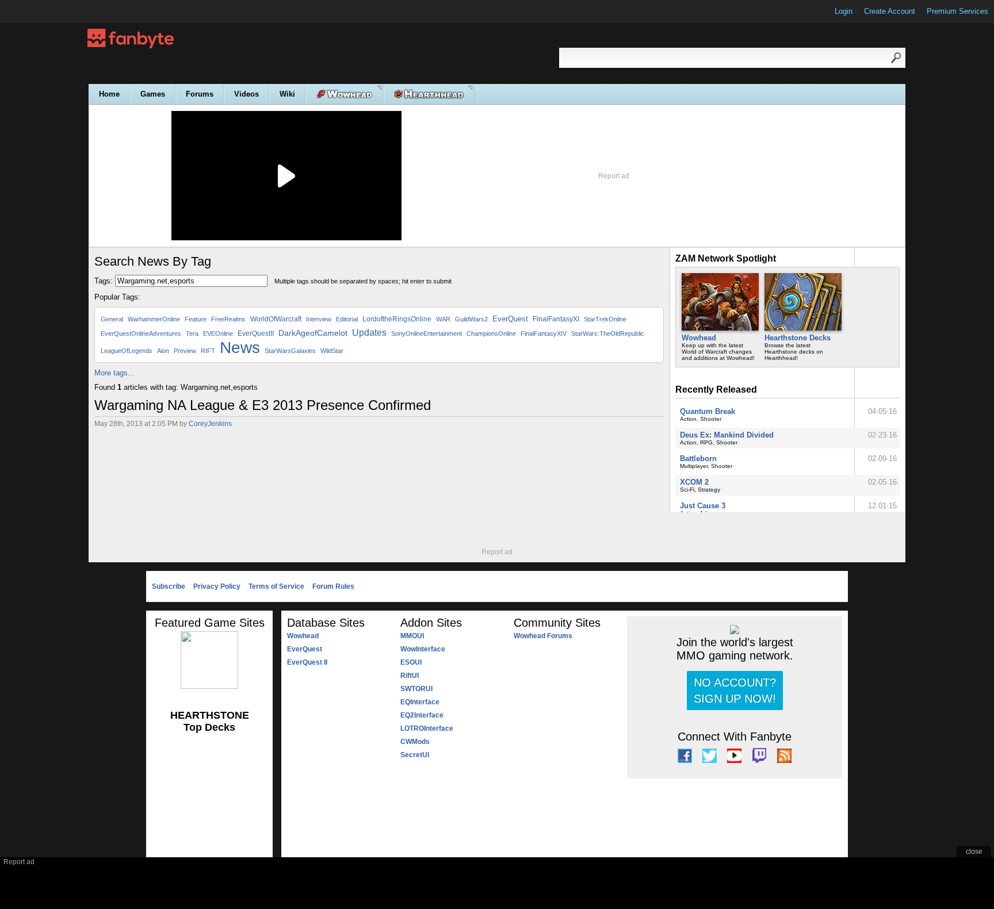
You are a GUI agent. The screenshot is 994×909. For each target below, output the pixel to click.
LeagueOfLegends (126, 350)
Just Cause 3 (702, 505)
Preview (185, 350)
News (240, 347)
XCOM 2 (694, 482)
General (112, 319)
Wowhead (699, 337)
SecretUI (414, 755)
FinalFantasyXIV (544, 333)
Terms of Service (276, 586)
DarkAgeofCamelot (312, 332)
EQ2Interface (422, 715)
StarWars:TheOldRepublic (607, 333)
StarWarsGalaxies (290, 350)
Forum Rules (333, 586)
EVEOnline (218, 333)
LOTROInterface (426, 728)
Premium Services (957, 11)
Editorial (347, 319)
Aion (163, 350)
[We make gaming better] (37, 11)
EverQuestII (256, 333)
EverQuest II (307, 662)
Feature (196, 319)
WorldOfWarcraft (275, 319)
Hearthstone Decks (797, 337)
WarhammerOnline (154, 319)
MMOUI (412, 636)
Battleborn (698, 458)
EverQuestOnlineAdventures (141, 333)
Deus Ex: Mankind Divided (727, 435)
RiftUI (409, 676)
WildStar (331, 350)
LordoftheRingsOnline (396, 319)
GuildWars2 (471, 319)
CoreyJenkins (210, 424)
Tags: (103, 281)
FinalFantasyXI (556, 319)
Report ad (613, 176)
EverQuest (510, 318)
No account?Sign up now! (735, 690)
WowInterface (422, 649)
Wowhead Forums (543, 636)
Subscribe (168, 586)
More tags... (114, 373)
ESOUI (411, 662)
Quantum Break (707, 411)
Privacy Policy (216, 586)
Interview (318, 319)
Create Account (889, 11)
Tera (192, 333)
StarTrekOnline (605, 319)
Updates (369, 332)
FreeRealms (228, 319)
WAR (443, 319)
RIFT (208, 350)
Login (843, 11)
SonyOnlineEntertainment (426, 333)
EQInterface (419, 702)
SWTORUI (416, 689)
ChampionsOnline (491, 333)
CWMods (415, 742)
